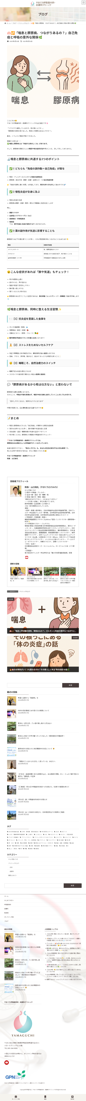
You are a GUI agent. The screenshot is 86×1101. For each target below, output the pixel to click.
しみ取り (30, 834)
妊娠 (31, 843)
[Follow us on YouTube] (6, 1062)
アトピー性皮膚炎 (14, 837)
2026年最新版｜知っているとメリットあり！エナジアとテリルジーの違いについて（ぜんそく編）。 (64, 975)
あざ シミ (64, 831)
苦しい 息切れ (13, 848)
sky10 (57, 831)
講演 (31, 848)
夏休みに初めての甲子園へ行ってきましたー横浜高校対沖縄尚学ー (67, 581)
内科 (11, 867)
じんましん (39, 834)
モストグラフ (52, 840)
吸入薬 (68, 840)
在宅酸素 (24, 843)
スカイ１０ (68, 837)
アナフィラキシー (26, 837)
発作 (10, 845)
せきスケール (54, 834)
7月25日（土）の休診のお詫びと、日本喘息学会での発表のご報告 (41, 812)
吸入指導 (61, 840)
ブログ (6, 921)
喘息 (18, 843)
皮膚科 (23, 574)
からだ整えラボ (54, 574)
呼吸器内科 (7, 904)
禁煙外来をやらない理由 (21, 845)
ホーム (6, 896)
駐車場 (6, 913)
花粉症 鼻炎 (64, 845)
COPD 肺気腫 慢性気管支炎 (30, 831)
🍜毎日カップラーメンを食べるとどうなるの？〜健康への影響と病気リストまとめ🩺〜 (64, 939)
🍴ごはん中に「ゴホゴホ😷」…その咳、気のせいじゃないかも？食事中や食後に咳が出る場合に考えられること (64, 959)
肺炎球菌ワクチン (48, 845)
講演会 (37, 848)
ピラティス (42, 840)
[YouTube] (27, 557)
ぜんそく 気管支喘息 (67, 834)
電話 (45, 1099)
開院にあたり (12, 875)
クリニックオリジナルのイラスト (43, 837)
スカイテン (59, 837)
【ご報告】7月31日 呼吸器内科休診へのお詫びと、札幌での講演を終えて (43, 787)
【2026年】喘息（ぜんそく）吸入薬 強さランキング (63, 934)
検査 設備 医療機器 (62, 843)
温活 (72, 843)
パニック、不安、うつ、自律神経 (27, 840)
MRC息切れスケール (47, 831)
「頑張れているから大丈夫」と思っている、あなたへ (36, 761)
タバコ (76, 837)
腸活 (57, 845)
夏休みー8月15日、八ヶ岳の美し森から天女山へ (51, 580)
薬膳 (26, 848)
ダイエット (12, 840)
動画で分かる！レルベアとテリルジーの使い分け (61, 979)
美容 (32, 845)
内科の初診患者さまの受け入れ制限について (34, 580)
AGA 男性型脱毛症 (14, 831)
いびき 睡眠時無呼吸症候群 (17, 834)
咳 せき (11, 843)
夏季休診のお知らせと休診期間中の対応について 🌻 (36, 749)
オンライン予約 (9, 917)
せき (46, 834)
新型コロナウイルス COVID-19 (44, 843)
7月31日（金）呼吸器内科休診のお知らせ (32, 799)
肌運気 (38, 845)
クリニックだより (37, 574)
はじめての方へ (9, 900)
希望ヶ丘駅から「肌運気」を (17, 580)
